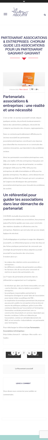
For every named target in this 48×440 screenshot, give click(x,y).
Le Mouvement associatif (24, 369)
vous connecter (18, 391)
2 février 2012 (14, 89)
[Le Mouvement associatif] (20, 14)
